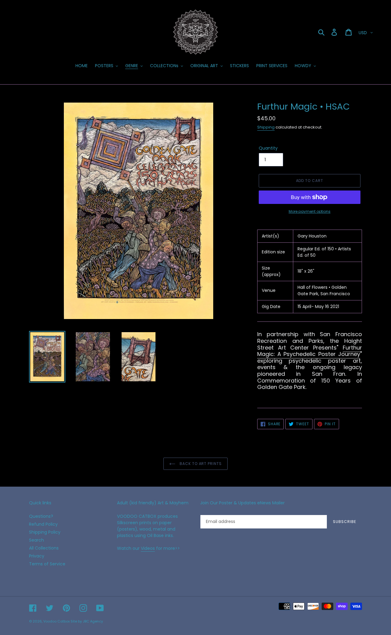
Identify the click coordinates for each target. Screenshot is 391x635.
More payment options (310, 211)
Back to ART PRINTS (200, 463)
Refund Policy (43, 524)
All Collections (44, 548)
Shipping (266, 127)
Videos (148, 548)
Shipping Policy (44, 532)
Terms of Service (47, 564)
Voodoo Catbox (56, 621)
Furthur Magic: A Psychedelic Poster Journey (309, 351)
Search (36, 540)
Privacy (36, 556)
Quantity (268, 148)
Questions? (41, 516)
